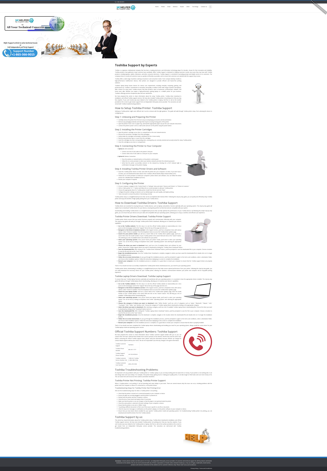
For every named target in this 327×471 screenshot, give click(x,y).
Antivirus (175, 6)
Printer (163, 6)
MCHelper (147, 461)
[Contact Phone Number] (126, 7)
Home (157, 6)
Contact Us (204, 6)
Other (188, 6)
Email (168, 6)
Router (182, 6)
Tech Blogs (195, 6)
